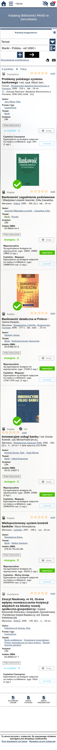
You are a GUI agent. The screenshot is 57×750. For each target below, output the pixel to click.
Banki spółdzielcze (13, 640)
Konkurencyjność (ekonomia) (26, 341)
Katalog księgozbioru (26, 32)
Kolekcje (25, 60)
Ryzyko (15, 216)
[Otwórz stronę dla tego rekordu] (28, 172)
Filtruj (23, 69)
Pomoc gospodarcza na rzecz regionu (22, 642)
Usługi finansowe (20, 458)
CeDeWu (18, 530)
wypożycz (47, 252)
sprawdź (47, 143)
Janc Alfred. (12, 101)
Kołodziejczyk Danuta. (17, 628)
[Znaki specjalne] (53, 60)
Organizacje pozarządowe (36, 640)
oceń (52, 73)
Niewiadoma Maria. (13, 537)
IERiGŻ (17, 621)
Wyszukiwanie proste (11, 60)
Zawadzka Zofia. (42, 211)
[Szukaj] (32, 55)
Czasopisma (10, 107)
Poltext (17, 203)
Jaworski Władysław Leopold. (18, 211)
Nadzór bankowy (20, 543)
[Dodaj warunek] (20, 55)
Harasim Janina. (12, 335)
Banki (7, 113)
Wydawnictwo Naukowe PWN (28, 443)
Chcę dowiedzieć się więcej (14, 741)
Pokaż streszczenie (12, 125)
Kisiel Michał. (32, 452)
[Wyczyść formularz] (47, 60)
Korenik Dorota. (14, 452)
